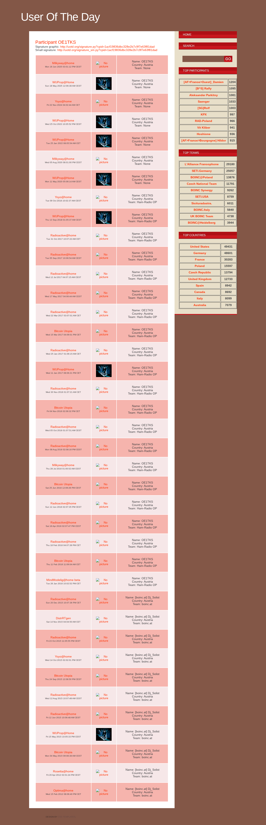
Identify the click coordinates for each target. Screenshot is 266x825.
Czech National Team (202, 183)
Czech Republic (200, 272)
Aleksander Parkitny (203, 95)
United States (199, 246)
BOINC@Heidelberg (202, 222)
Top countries (194, 235)
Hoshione (204, 134)
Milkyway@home (63, 63)
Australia (199, 305)
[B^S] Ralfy (204, 88)
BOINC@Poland (202, 177)
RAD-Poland (203, 121)
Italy (200, 298)
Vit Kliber (203, 127)
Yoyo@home (63, 101)
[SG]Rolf (204, 108)
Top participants (196, 70)
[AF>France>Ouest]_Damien (204, 82)
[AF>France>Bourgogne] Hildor (203, 140)
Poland (200, 266)
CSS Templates (66, 817)
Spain (200, 285)
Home (187, 34)
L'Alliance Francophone (202, 164)
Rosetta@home (63, 771)
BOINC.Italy (202, 209)
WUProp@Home (63, 82)
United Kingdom (199, 279)
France (200, 259)
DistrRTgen (63, 618)
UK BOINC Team (201, 216)
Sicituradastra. (201, 203)
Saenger (203, 101)
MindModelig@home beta (63, 580)
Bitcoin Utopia (63, 331)
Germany (199, 253)
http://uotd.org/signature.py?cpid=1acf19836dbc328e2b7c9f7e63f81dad (107, 46)
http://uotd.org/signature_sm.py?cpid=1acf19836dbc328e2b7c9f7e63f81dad (107, 50)
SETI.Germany (202, 170)
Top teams (191, 152)
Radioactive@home (63, 235)
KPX (204, 114)
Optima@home (63, 790)
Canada (199, 292)
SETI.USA (201, 196)
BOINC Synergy (202, 190)
